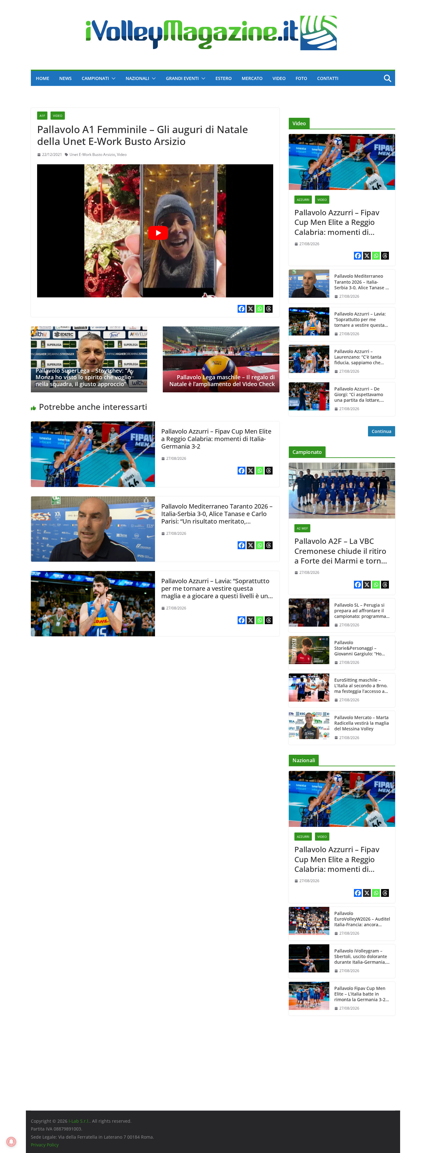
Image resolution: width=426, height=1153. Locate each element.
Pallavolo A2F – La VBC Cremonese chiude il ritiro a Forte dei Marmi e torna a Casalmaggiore (340, 550)
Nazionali (137, 78)
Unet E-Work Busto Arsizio (92, 154)
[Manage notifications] (11, 1142)
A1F (42, 115)
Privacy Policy (45, 1145)
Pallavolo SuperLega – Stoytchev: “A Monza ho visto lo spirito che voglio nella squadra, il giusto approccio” (83, 377)
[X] (250, 309)
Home (42, 78)
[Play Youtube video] (158, 232)
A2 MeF (302, 528)
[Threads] (269, 309)
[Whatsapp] (260, 309)
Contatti (327, 78)
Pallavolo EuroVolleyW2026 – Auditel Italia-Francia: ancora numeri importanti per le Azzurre (362, 919)
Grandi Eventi (182, 78)
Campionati (95, 78)
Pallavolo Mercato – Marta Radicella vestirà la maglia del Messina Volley (361, 723)
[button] (112, 78)
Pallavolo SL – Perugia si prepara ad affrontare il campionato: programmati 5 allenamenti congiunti (361, 610)
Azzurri (303, 199)
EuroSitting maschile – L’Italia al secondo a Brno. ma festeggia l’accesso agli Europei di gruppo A (362, 685)
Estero (223, 78)
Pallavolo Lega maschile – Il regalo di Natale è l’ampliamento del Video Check (222, 380)
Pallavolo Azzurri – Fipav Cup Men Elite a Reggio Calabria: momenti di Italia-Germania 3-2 (216, 438)
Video (279, 78)
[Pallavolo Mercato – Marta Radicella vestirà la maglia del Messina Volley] (309, 728)
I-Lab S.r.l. (79, 1121)
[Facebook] (241, 309)
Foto (301, 78)
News (65, 78)
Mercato (252, 78)
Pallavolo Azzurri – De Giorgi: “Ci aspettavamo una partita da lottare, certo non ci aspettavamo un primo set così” (360, 394)
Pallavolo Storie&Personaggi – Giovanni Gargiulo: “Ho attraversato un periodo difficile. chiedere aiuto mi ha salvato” (361, 648)
